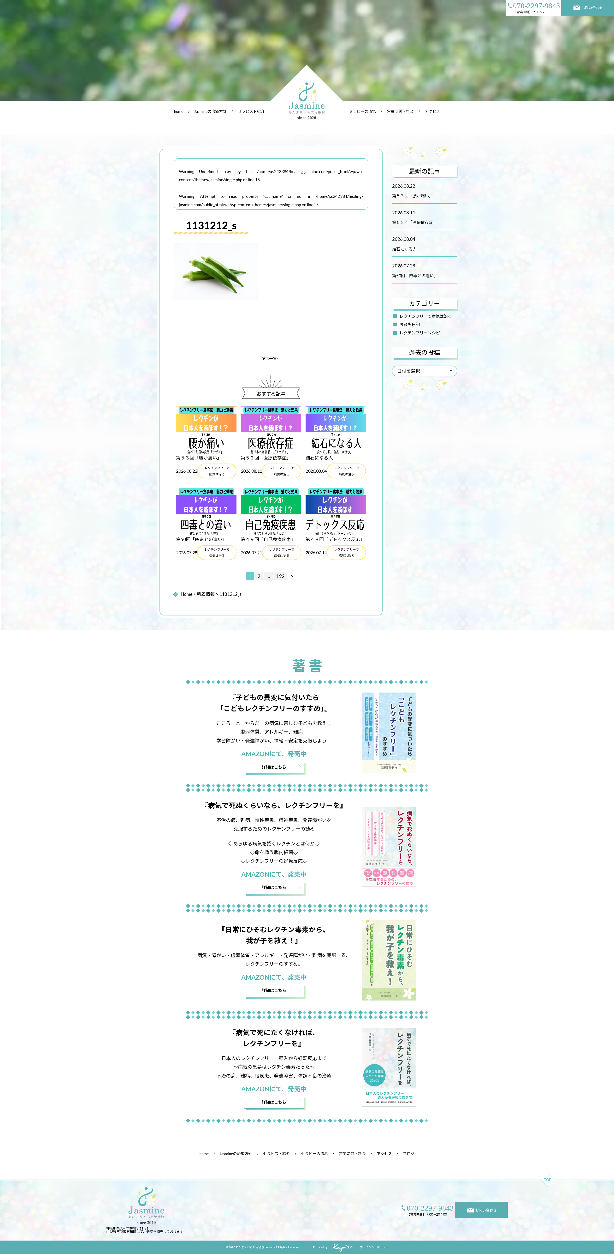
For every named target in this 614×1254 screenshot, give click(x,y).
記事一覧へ (271, 358)
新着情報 (206, 594)
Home (186, 594)
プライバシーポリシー (374, 1247)
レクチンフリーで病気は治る (425, 316)
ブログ (408, 1153)
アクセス (432, 111)
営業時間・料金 (400, 111)
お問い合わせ (592, 8)
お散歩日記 (409, 324)
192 (280, 576)
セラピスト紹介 (251, 111)
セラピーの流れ (362, 111)
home (178, 111)
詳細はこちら (274, 767)
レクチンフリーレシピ (419, 332)
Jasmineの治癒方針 (210, 111)
